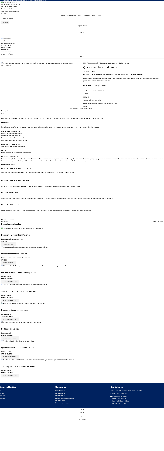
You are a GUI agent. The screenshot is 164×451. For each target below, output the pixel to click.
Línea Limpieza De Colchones (21, 258)
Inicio (85, 63)
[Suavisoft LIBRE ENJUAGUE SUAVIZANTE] (24, 284)
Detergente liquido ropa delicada (14, 310)
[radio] (97, 85)
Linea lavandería (93, 63)
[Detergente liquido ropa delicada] (23, 303)
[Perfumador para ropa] (21, 322)
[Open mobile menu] (82, 36)
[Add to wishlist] (8, 231)
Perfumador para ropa (10, 329)
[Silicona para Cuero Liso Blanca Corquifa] (37, 359)
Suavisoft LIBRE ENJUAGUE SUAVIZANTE (19, 291)
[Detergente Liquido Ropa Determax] (22, 228)
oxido (12, 114)
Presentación (87, 85)
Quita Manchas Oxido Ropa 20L (14, 254)
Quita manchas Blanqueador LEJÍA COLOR (19, 348)
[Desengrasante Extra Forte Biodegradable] (35, 266)
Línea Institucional (17, 239)
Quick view (3, 231)
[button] (8, 244)
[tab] (74, 109)
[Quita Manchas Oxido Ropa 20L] (24, 247)
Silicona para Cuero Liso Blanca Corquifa (18, 366)
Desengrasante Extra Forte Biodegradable (18, 272)
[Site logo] (10, 7)
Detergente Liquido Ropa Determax (15, 235)
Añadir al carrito (98, 90)
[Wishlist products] (82, 29)
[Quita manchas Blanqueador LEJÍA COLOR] (18, 341)
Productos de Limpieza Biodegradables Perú (103, 103)
